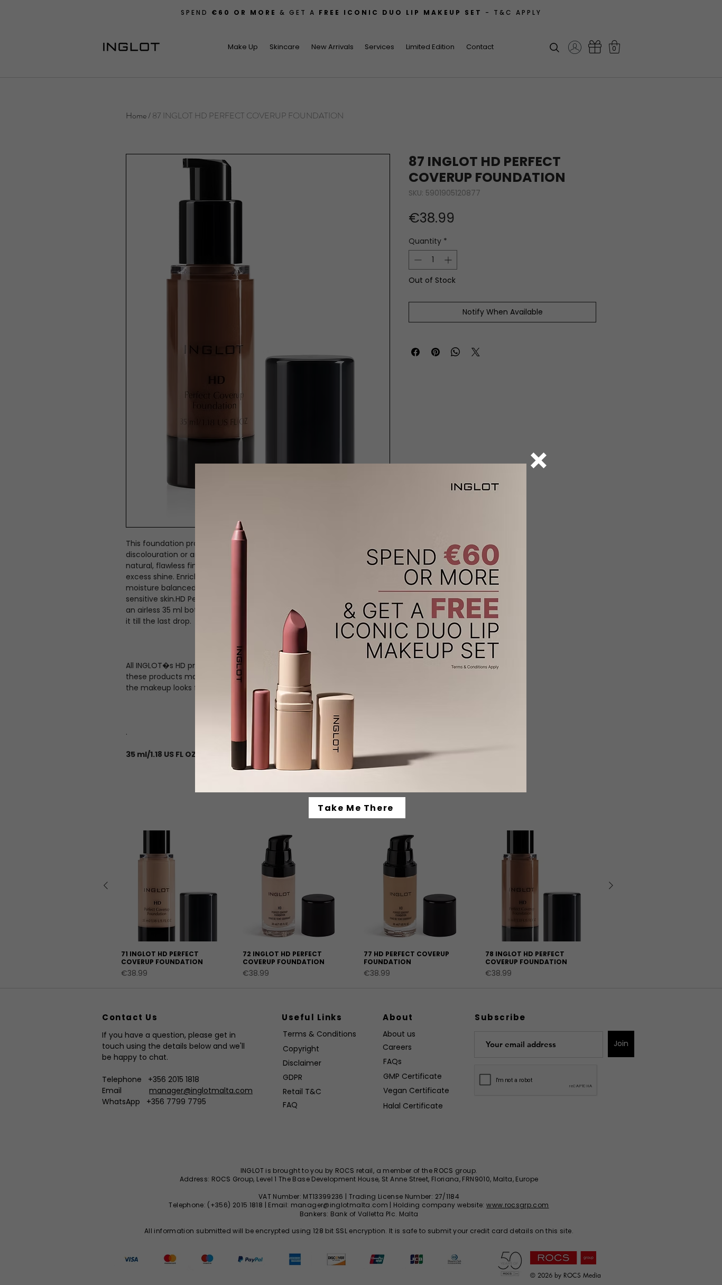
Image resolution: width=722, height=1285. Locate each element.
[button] (539, 460)
